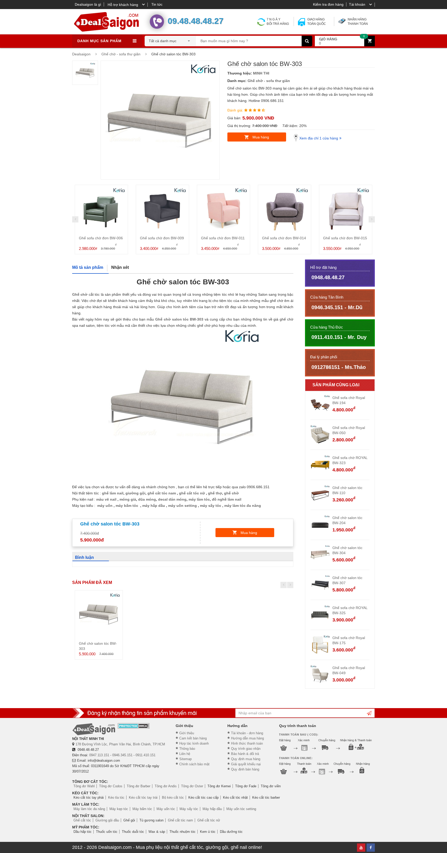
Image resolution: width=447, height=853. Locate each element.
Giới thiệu (186, 733)
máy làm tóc (199, 499)
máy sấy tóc (210, 505)
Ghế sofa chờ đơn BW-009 (162, 238)
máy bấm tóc (127, 505)
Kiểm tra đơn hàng (328, 4)
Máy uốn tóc (166, 809)
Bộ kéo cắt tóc (173, 797)
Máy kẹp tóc (118, 809)
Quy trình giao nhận (245, 749)
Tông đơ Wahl (84, 786)
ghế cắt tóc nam (161, 493)
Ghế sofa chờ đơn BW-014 (284, 238)
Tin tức (156, 4)
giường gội (135, 493)
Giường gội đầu (107, 820)
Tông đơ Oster (192, 786)
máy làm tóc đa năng (242, 505)
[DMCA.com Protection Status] (134, 726)
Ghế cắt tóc (82, 820)
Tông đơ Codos (110, 786)
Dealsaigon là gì (88, 4)
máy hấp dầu (153, 505)
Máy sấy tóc (189, 809)
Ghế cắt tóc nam (180, 820)
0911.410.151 (145, 755)
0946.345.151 (122, 755)
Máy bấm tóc (142, 809)
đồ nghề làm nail (226, 499)
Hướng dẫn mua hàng (247, 738)
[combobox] (170, 39)
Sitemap (185, 759)
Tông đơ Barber (138, 786)
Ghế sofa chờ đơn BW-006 (101, 238)
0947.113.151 (99, 755)
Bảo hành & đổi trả (245, 754)
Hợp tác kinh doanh (194, 743)
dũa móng (147, 499)
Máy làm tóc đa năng (89, 809)
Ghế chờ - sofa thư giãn (269, 81)
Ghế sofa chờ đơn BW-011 (223, 238)
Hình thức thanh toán (247, 743)
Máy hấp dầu (212, 809)
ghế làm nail (112, 493)
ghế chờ (231, 493)
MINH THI (261, 73)
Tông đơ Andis (166, 786)
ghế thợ (215, 493)
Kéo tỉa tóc (116, 797)
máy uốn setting (182, 505)
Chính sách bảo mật (194, 764)
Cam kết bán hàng (193, 738)
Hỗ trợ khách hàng (123, 5)
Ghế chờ (79, 294)
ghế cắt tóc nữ (192, 493)
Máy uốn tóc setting (241, 809)
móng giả (128, 499)
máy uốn (105, 505)
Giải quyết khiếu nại (246, 764)
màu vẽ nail (106, 499)
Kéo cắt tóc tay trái (143, 797)
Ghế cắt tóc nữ (208, 820)
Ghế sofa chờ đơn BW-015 (345, 238)
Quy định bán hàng (245, 769)
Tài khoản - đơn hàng (247, 733)
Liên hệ (184, 754)
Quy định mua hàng (245, 759)
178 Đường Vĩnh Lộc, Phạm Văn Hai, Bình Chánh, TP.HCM (120, 744)
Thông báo (187, 749)
